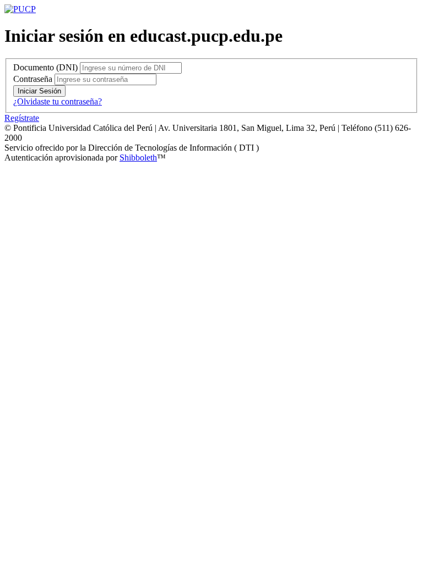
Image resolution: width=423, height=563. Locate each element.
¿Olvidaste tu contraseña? (57, 101)
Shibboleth (138, 157)
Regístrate (21, 118)
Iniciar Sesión (39, 91)
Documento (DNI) (45, 67)
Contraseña (32, 79)
